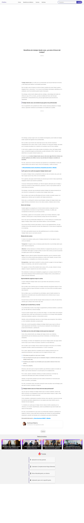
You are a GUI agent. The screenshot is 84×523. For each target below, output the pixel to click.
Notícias (44, 2)
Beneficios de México (28, 2)
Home (19, 2)
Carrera (37, 2)
